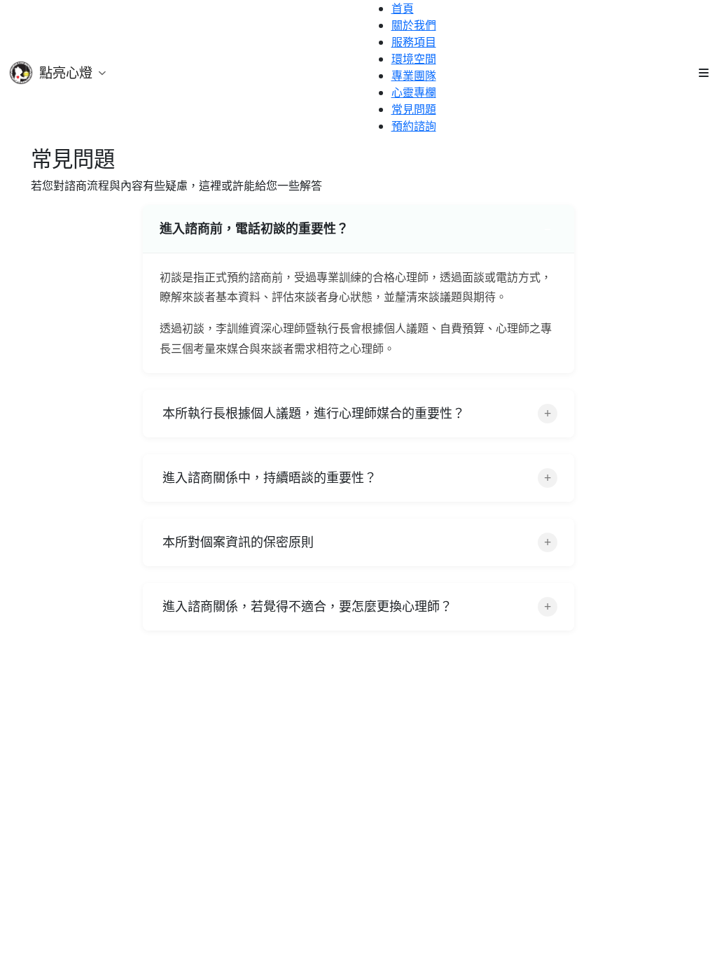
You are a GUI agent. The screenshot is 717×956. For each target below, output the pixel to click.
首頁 (402, 8)
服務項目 (413, 42)
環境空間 (413, 58)
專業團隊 (413, 75)
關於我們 (413, 25)
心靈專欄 (413, 92)
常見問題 (413, 109)
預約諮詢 (413, 126)
